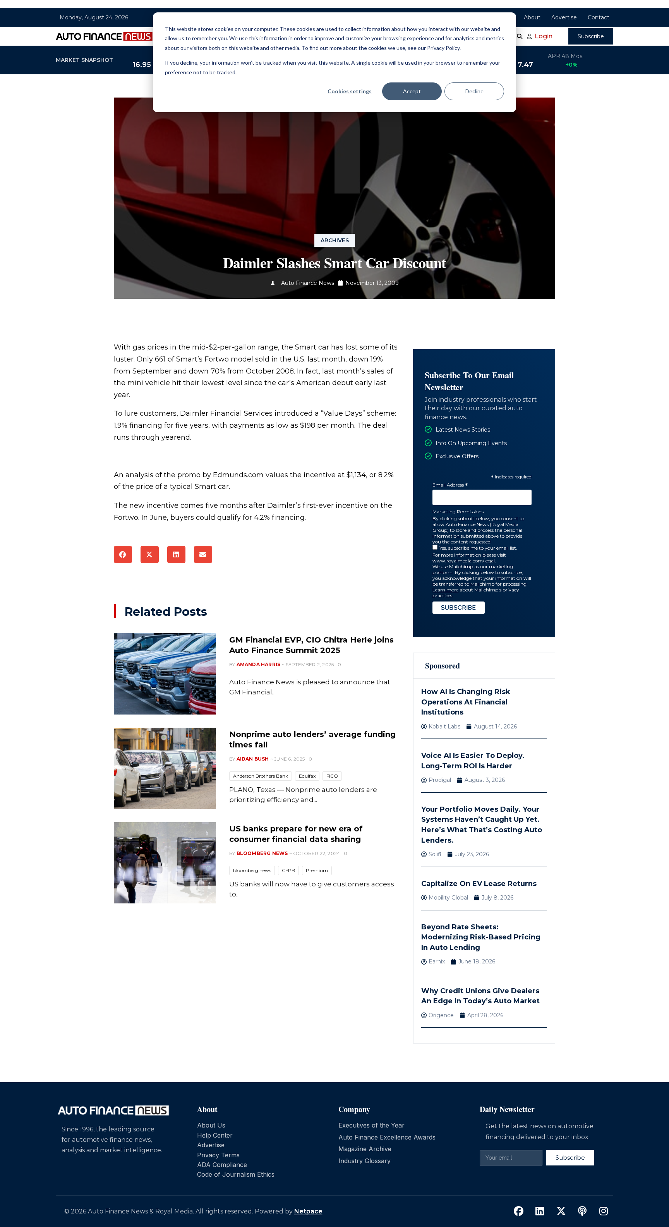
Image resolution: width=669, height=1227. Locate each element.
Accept (412, 91)
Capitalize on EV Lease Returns (479, 883)
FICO (332, 776)
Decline (474, 91)
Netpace (308, 1211)
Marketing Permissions (458, 511)
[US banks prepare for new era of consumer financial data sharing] (165, 862)
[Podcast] (582, 1211)
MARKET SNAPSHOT (84, 60)
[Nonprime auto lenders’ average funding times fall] (165, 768)
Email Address (450, 485)
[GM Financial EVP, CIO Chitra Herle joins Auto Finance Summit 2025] (165, 674)
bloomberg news (252, 870)
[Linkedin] (539, 1211)
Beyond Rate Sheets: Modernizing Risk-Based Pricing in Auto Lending (480, 937)
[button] (123, 554)
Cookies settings (350, 91)
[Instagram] (603, 1211)
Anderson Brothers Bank (260, 776)
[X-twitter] (561, 1211)
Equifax (307, 776)
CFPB (288, 870)
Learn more (445, 590)
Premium (317, 870)
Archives (335, 240)
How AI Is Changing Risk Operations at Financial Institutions (465, 701)
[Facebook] (518, 1211)
